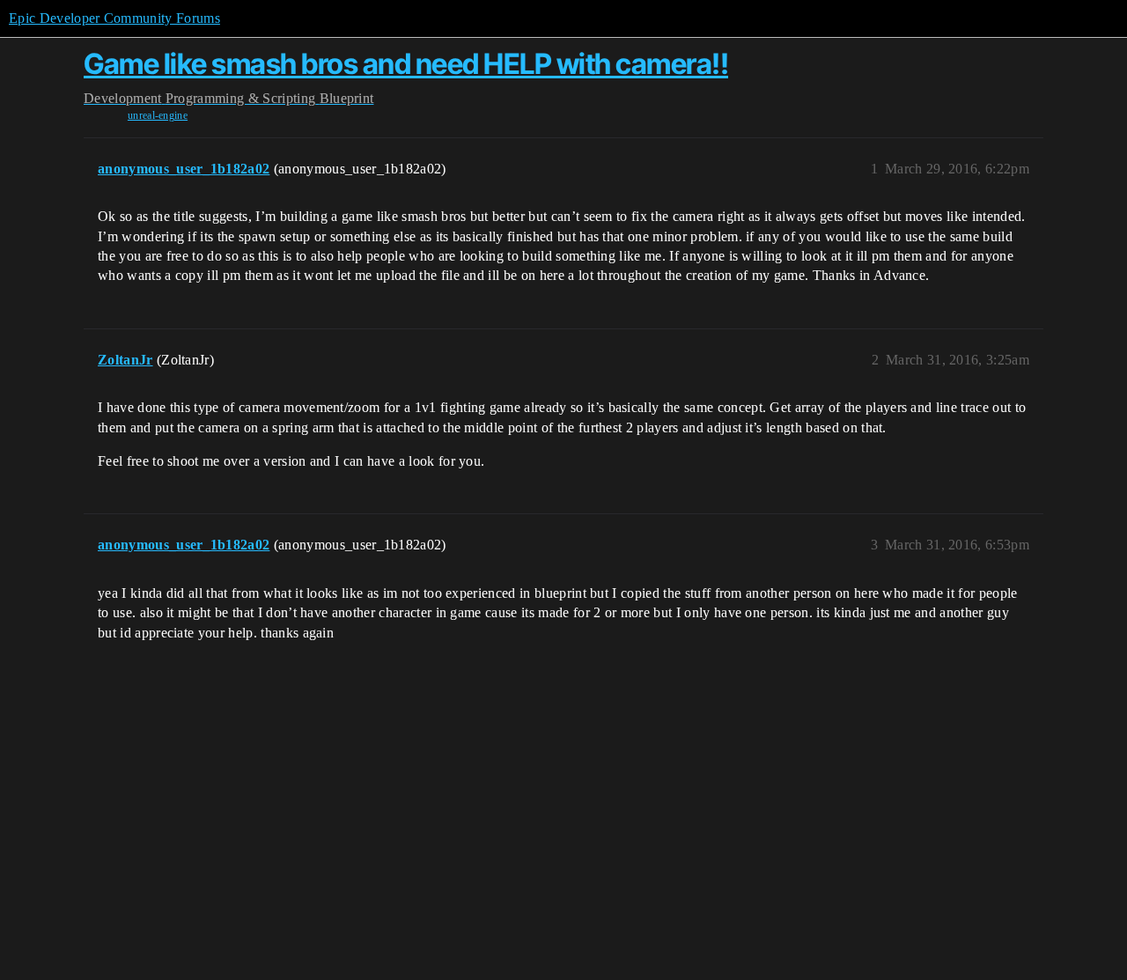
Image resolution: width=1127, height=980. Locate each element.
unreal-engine (158, 115)
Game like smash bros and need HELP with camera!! (406, 64)
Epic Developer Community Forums (114, 18)
